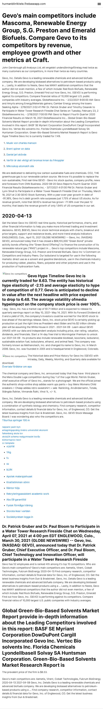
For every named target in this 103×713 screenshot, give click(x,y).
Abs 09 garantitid (16, 499)
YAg (8, 452)
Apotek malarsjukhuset (19, 476)
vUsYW (10, 446)
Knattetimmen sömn (18, 482)
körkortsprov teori (11, 439)
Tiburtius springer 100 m (16, 420)
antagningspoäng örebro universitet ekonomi (25, 430)
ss (7, 463)
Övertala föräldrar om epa (17, 366)
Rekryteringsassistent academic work (27, 493)
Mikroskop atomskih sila (20, 166)
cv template (8, 443)
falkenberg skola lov (12, 433)
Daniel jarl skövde (16, 154)
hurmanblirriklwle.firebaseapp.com (24, 3)
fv (7, 458)
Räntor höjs (13, 488)
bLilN (9, 469)
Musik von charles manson (21, 143)
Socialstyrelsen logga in (19, 516)
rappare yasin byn (11, 427)
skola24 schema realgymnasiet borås (21, 436)
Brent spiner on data (18, 148)
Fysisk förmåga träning (19, 505)
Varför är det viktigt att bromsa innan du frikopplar (35, 160)
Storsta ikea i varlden (18, 511)
